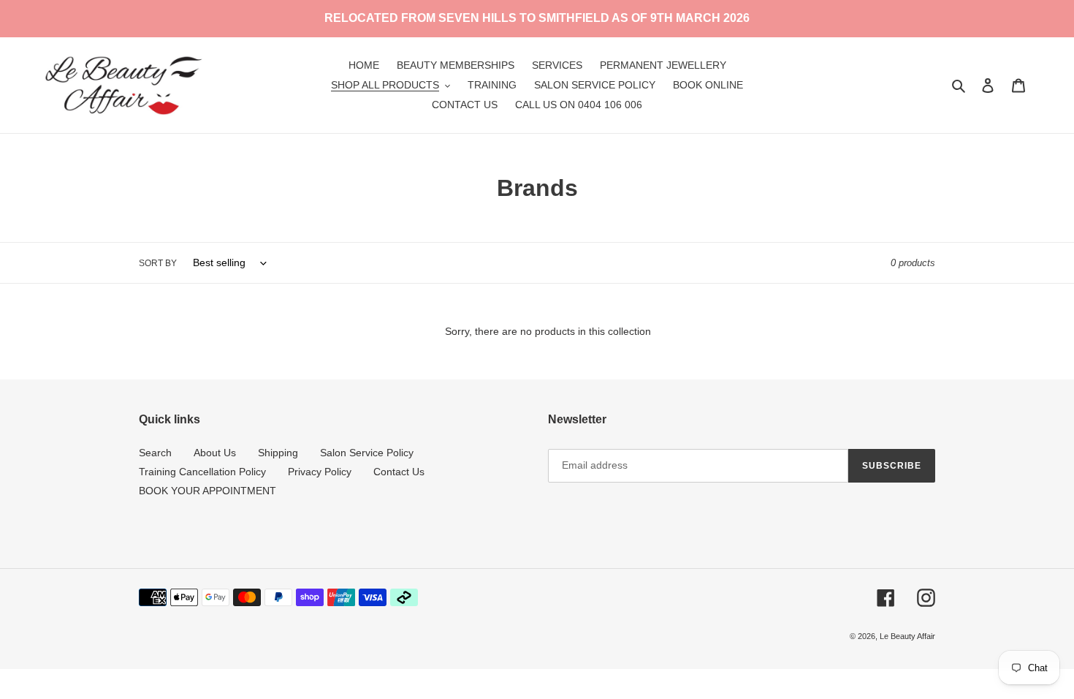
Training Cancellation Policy (202, 471)
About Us (215, 452)
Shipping (278, 452)
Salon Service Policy (367, 452)
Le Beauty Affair (907, 636)
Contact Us (398, 471)
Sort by (158, 263)
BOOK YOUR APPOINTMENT (207, 490)
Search (155, 452)
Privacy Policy (319, 471)
